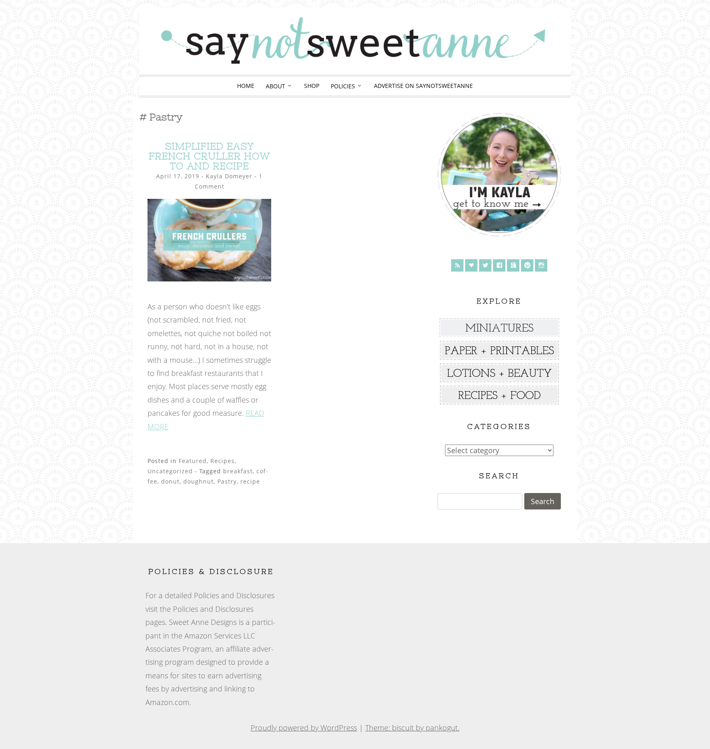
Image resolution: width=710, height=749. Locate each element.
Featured (193, 461)
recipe (250, 481)
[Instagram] (541, 265)
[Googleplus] (513, 265)
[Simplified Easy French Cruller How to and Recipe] (209, 278)
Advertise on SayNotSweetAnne (423, 86)
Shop (311, 86)
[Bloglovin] (471, 265)
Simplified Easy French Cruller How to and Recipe (209, 156)
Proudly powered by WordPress (304, 728)
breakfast (238, 471)
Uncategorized (170, 471)
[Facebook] (499, 265)
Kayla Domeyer (229, 176)
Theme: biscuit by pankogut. (412, 728)
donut (170, 481)
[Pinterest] (527, 265)
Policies (343, 86)
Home (245, 86)
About (275, 86)
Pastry (227, 481)
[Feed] (457, 265)
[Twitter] (485, 265)
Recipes (222, 461)
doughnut (198, 481)
